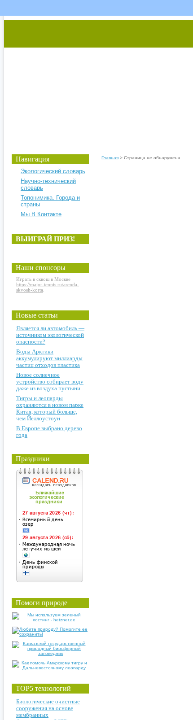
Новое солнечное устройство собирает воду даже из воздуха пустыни (49, 381)
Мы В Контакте (41, 214)
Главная (109, 157)
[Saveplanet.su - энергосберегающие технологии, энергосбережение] (88, 77)
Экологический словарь (53, 171)
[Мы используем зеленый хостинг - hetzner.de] (50, 619)
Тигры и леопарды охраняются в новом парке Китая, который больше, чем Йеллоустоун (49, 408)
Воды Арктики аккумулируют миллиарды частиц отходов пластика (49, 358)
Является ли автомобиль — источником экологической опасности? (50, 335)
